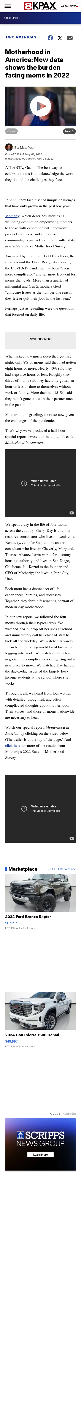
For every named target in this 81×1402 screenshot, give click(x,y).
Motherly (12, 215)
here (17, 745)
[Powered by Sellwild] (69, 1114)
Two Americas (20, 37)
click (9, 745)
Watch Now (68, 6)
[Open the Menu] (7, 6)
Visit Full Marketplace (62, 868)
